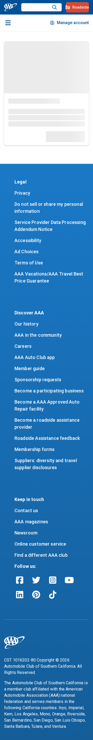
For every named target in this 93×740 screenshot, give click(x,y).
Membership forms (34, 449)
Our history (26, 324)
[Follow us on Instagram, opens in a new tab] (53, 580)
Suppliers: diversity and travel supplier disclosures (46, 464)
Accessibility (27, 240)
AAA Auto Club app (34, 357)
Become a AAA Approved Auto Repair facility (47, 405)
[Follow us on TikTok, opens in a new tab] (53, 594)
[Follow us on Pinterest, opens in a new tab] (36, 594)
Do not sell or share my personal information (49, 207)
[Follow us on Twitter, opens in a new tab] (36, 580)
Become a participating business (49, 390)
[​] (55, 7)
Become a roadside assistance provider (47, 423)
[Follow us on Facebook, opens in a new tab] (19, 580)
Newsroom (25, 532)
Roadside (80, 7)
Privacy (22, 193)
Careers (23, 346)
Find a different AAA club (41, 555)
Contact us (26, 510)
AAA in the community (38, 335)
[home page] (10, 7)
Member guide (29, 368)
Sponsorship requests (37, 379)
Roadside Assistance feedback (47, 438)
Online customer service (40, 544)
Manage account (73, 22)
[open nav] (8, 23)
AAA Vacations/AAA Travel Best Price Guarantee (49, 277)
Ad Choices (26, 251)
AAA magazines (31, 521)
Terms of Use (28, 262)
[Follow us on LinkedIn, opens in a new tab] (19, 594)
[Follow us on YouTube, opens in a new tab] (69, 580)
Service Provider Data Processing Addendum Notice (50, 226)
